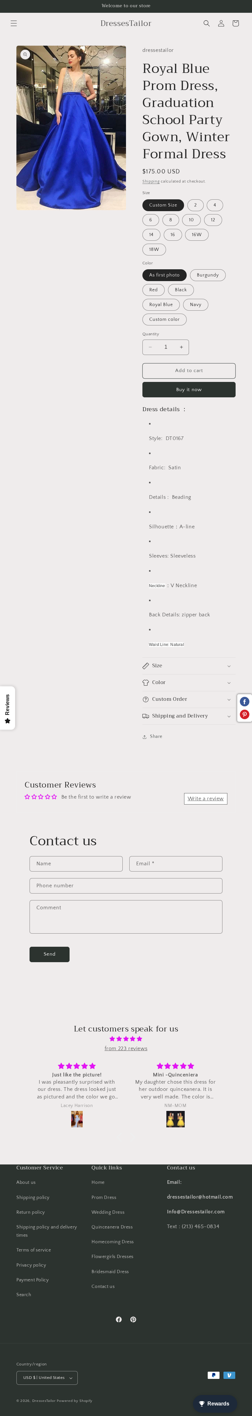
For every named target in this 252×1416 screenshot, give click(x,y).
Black (181, 290)
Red (153, 290)
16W (197, 234)
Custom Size (163, 205)
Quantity (150, 334)
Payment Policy (32, 1280)
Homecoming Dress (113, 1242)
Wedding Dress (108, 1212)
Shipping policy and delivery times (46, 1231)
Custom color (164, 319)
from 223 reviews (126, 1048)
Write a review (206, 799)
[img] (125, 1039)
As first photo (164, 275)
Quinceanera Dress (112, 1227)
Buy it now (189, 389)
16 (173, 234)
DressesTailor (44, 1401)
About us (26, 1182)
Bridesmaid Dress (110, 1271)
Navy (195, 304)
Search (24, 1294)
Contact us (103, 1286)
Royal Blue (161, 304)
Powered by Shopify (75, 1401)
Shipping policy (33, 1197)
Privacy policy (31, 1265)
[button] (14, 23)
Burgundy (208, 275)
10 (191, 220)
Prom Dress (104, 1197)
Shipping (151, 181)
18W (154, 249)
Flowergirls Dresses (112, 1256)
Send (50, 954)
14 (151, 234)
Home (98, 1182)
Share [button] (156, 736)
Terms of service (33, 1250)
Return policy (30, 1212)
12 (213, 220)
